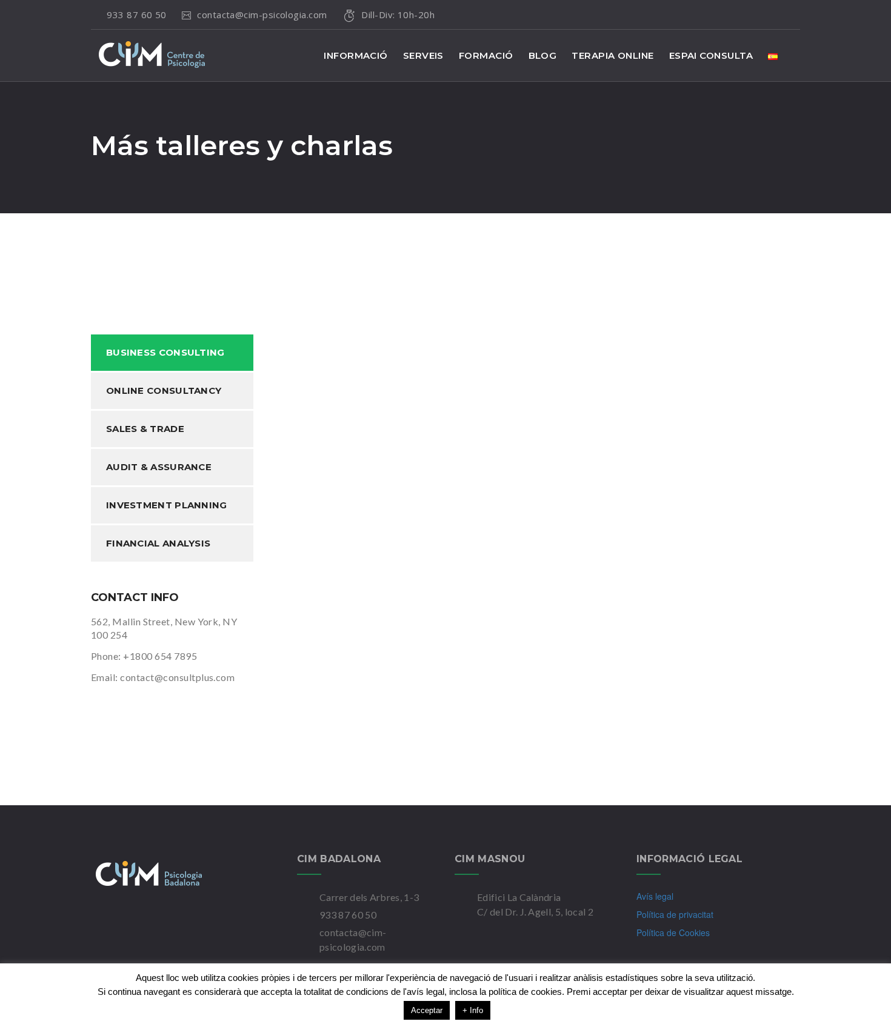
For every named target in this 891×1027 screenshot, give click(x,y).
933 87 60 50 (136, 14)
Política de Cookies (673, 932)
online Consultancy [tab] (163, 390)
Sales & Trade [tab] (145, 428)
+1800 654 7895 (160, 656)
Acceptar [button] (426, 1010)
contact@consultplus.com (177, 677)
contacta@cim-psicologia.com (263, 14)
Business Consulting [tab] (165, 352)
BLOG (543, 55)
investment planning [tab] (166, 505)
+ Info (472, 1010)
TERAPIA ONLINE (612, 55)
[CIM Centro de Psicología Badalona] (173, 873)
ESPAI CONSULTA (711, 55)
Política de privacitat (674, 914)
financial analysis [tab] (158, 543)
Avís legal (654, 896)
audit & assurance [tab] (159, 467)
